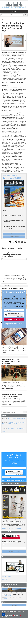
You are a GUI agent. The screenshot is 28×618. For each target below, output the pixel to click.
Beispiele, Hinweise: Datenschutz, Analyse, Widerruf (13, 324)
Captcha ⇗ (20, 316)
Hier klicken (16, 315)
